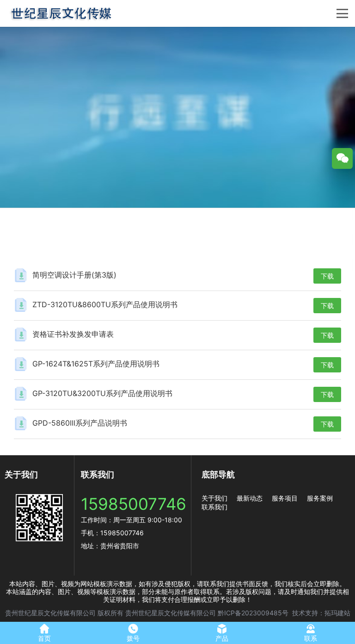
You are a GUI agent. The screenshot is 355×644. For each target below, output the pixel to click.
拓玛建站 (337, 613)
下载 (327, 276)
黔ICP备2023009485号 (253, 613)
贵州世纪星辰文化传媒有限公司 (50, 613)
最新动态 (250, 498)
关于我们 (214, 498)
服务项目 (285, 498)
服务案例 (320, 498)
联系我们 (214, 507)
